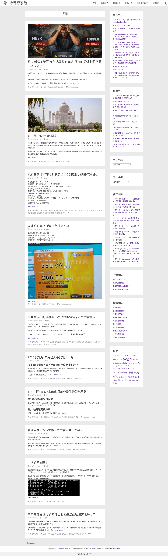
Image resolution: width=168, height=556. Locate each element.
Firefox (115, 359)
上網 (44, 534)
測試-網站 (33, 501)
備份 (131, 372)
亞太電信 (55, 534)
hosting (133, 359)
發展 (92, 342)
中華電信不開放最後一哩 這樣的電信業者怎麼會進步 (61, 317)
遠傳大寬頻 (34, 344)
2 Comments (60, 501)
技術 (79, 342)
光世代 (49, 304)
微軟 (135, 377)
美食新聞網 (117, 307)
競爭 (95, 342)
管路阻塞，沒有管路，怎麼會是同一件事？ (55, 430)
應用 (76, 342)
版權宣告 (104, 3)
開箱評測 (128, 3)
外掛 (120, 377)
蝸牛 (47, 69)
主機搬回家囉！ (38, 462)
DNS (118, 356)
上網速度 (45, 210)
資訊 (52, 161)
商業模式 (71, 342)
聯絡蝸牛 (116, 3)
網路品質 (85, 210)
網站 (126, 380)
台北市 (59, 417)
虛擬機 (133, 380)
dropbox (127, 356)
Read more (74, 83)
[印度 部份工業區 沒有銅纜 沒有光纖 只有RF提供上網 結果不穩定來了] (65, 57)
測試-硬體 (33, 161)
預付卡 (84, 534)
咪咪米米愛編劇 (118, 283)
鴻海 (77, 417)
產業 (89, 342)
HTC (137, 359)
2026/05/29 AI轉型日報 (121, 25)
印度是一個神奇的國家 (42, 136)
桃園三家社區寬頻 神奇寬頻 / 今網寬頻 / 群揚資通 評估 (63, 174)
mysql (121, 363)
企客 (54, 450)
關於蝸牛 (156, 3)
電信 (39, 344)
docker (123, 356)
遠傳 (79, 534)
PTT (138, 363)
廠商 (51, 379)
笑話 (123, 380)
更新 (116, 380)
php (125, 363)
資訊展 (55, 379)
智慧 (86, 342)
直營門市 (75, 534)
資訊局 (70, 417)
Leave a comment (74, 87)
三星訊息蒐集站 (118, 314)
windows (116, 369)
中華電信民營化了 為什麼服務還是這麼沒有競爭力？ (61, 514)
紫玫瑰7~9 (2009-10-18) (121, 101)
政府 (82, 342)
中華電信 (43, 304)
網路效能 (97, 210)
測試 (120, 380)
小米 (126, 377)
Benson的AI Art (119, 279)
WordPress (125, 368)
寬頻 (49, 161)
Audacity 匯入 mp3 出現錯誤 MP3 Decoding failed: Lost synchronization (126, 251)
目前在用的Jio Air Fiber (36, 73)
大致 (116, 232)
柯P (63, 417)
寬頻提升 (55, 210)
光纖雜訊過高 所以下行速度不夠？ (50, 226)
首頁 (94, 3)
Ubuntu (126, 366)
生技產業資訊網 (118, 327)
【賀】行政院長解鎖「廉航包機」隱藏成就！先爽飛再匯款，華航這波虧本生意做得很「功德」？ (126, 75)
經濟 (99, 342)
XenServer (134, 369)
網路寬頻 (91, 210)
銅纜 (55, 87)
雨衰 (62, 87)
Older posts (30, 543)
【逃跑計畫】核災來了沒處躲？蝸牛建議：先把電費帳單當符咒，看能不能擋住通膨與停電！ (126, 55)
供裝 (58, 450)
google (127, 359)
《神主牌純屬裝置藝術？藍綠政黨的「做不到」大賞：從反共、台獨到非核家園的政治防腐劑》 (126, 36)
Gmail (120, 359)
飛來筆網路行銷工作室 (121, 289)
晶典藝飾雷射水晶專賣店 (121, 286)
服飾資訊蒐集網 (118, 311)
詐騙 (137, 380)
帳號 (129, 377)
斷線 (52, 87)
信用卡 (126, 373)
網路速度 (47, 213)
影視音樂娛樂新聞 (119, 337)
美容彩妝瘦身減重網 (120, 317)
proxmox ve (132, 363)
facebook (134, 355)
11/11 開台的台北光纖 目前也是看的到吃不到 (57, 391)
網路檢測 (35, 213)
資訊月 (60, 379)
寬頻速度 (67, 210)
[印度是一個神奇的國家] (65, 131)
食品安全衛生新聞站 (120, 331)
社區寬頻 (79, 210)
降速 (59, 87)
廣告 (132, 377)
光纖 (44, 87)
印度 (45, 161)
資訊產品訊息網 (118, 321)
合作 (66, 342)
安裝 (123, 377)
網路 (29, 344)
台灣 (56, 342)
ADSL (45, 450)
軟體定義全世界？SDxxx (121, 66)
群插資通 (59, 213)
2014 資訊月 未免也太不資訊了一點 (51, 357)
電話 (73, 417)
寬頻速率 (73, 210)
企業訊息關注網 (118, 334)
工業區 (48, 87)
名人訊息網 (117, 324)
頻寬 (64, 213)
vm (131, 366)
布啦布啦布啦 (34, 87)
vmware (134, 366)
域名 (117, 377)
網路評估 (41, 213)
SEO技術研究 (117, 366)
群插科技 (53, 213)
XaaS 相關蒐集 (118, 70)
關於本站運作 (142, 3)
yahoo (115, 373)
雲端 (116, 383)
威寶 (70, 534)
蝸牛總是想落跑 (14, 3)
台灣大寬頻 (61, 342)
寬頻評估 (61, 210)
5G (44, 342)
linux (116, 362)
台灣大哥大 (65, 534)
